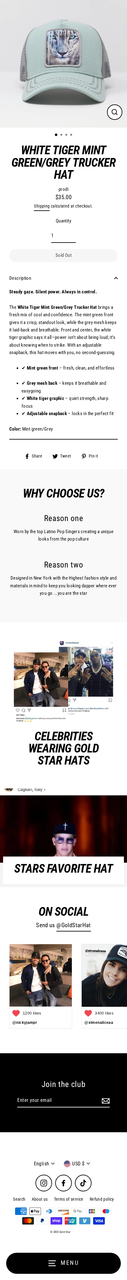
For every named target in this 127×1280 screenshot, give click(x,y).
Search (19, 1199)
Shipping (42, 206)
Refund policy (102, 1199)
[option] (63, 64)
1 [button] (56, 135)
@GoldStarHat (73, 925)
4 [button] (71, 135)
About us (40, 1199)
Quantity (63, 221)
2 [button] (61, 135)
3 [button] (66, 135)
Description (20, 278)
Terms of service (69, 1199)
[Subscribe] (105, 1100)
